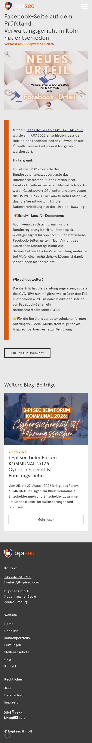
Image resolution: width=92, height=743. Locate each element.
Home (8, 624)
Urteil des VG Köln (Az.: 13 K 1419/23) (55, 130)
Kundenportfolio (17, 638)
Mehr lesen (46, 520)
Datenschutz (14, 695)
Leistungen (12, 645)
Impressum (13, 702)
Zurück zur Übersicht (27, 353)
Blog (7, 659)
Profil (18, 713)
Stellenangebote (16, 652)
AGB (7, 688)
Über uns (11, 631)
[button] (84, 6)
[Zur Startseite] (19, 6)
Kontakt (10, 666)
